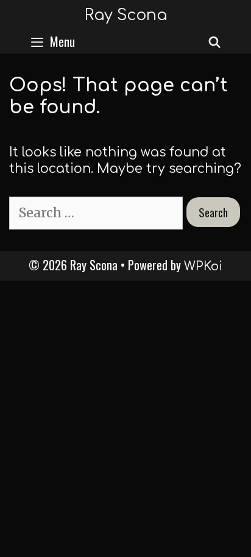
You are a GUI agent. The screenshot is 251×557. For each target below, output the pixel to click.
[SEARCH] (215, 41)
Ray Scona (126, 15)
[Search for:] (97, 213)
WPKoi (203, 266)
